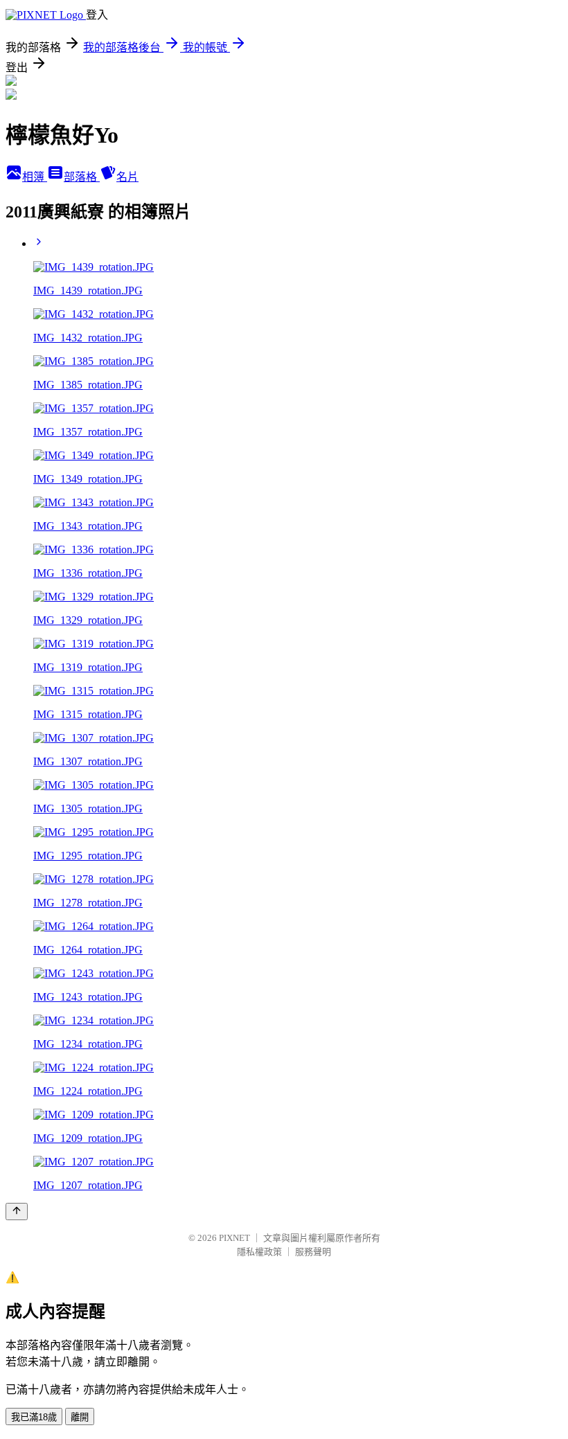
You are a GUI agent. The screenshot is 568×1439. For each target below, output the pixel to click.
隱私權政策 (259, 1251)
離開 (80, 1417)
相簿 (34, 177)
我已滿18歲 (34, 1417)
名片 (127, 177)
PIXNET (234, 1238)
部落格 (82, 177)
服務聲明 (313, 1251)
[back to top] (17, 1211)
